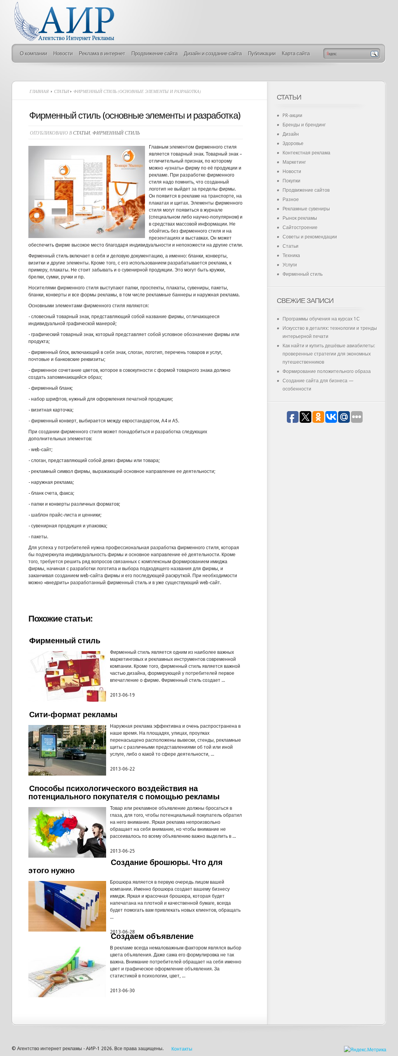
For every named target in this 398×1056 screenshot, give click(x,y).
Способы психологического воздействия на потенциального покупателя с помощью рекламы (124, 792)
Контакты (181, 1049)
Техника (291, 255)
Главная (39, 91)
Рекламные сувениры (306, 209)
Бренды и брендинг (304, 125)
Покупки (291, 181)
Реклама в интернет (102, 53)
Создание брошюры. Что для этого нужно (125, 866)
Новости (63, 53)
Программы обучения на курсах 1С (321, 319)
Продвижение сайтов (306, 190)
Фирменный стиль (116, 133)
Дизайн (291, 134)
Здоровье (293, 143)
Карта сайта (296, 53)
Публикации (262, 53)
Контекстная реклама (306, 153)
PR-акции (292, 115)
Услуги (290, 265)
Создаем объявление (152, 936)
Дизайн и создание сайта (213, 53)
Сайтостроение (300, 227)
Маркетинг (294, 162)
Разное (291, 199)
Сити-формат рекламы (73, 714)
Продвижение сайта (154, 53)
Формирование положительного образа (327, 371)
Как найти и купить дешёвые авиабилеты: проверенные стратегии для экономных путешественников (329, 354)
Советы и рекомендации (310, 237)
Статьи (61, 91)
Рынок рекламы (300, 218)
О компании (33, 53)
